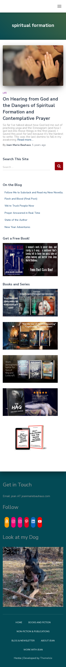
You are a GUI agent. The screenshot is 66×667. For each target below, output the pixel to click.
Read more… (25, 139)
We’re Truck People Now (19, 205)
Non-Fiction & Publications (33, 631)
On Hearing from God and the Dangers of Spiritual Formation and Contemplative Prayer (30, 109)
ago (39, 145)
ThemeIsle (46, 658)
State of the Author (16, 220)
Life (5, 92)
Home (19, 622)
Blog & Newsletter (23, 640)
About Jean (48, 640)
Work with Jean (33, 649)
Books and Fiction (39, 622)
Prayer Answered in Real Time (22, 213)
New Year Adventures (17, 227)
